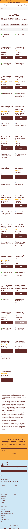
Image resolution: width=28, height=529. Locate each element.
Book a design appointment (7, 513)
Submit (14, 453)
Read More (24, 19)
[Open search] (26, 5)
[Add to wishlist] (11, 35)
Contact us (3, 496)
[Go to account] (19, 5)
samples (4, 426)
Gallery (2, 517)
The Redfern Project (5, 519)
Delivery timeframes (18, 490)
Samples (3, 515)
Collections (3, 492)
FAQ (15, 494)
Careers (3, 500)
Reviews (3, 490)
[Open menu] (2, 5)
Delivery (3, 498)
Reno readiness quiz (5, 511)
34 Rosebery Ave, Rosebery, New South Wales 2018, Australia (13, 478)
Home (2, 8)
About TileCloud (4, 488)
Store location (4, 494)
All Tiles (6, 8)
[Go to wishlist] (21, 5)
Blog (2, 521)
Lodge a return (17, 488)
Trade (2, 502)
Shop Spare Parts (18, 492)
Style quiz (3, 509)
